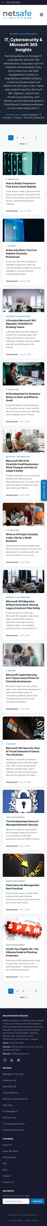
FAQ (5, 1163)
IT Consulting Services (14, 1123)
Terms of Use (31, 1220)
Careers (6, 1176)
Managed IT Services (13, 1074)
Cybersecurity (9, 1080)
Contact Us (8, 1182)
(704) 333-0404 (13, 2)
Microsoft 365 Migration (34, 117)
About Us (7, 1145)
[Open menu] (41, 15)
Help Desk (8, 1105)
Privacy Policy (16, 1220)
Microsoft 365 (9, 1086)
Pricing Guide (9, 1157)
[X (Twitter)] (18, 1060)
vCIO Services (9, 1117)
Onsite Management (29, 115)
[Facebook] (5, 1060)
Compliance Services (13, 1130)
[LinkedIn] (11, 1060)
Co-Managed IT (10, 1111)
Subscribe (37, 1201)
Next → (23, 144)
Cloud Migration (10, 1092)
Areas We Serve (10, 1151)
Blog (5, 1169)
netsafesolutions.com (20, 1054)
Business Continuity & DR (15, 1099)
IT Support (17, 117)
